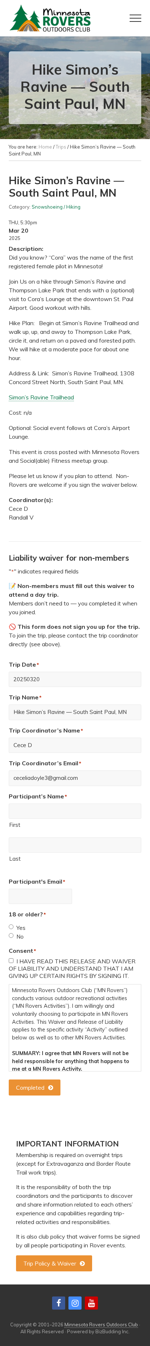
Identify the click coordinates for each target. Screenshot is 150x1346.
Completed (30, 1087)
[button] (135, 18)
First (14, 824)
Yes (20, 927)
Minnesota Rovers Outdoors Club (101, 1324)
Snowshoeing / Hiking (56, 207)
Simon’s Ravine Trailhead (41, 397)
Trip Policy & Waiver (49, 1263)
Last (15, 858)
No (20, 936)
